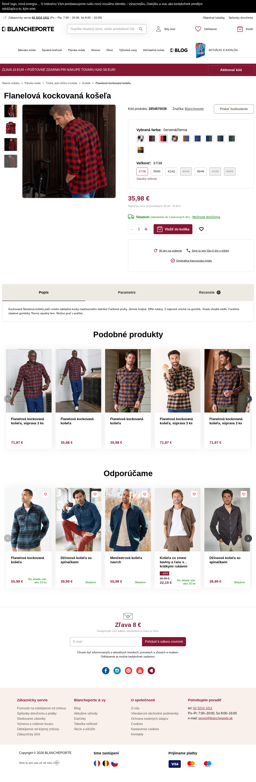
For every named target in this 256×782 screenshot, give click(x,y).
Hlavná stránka (10, 83)
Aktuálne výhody (86, 713)
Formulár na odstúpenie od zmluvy (41, 708)
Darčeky (80, 718)
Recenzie (209, 292)
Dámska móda (27, 50)
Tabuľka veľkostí (146, 178)
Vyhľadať (140, 29)
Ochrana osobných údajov (149, 718)
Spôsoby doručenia (241, 17)
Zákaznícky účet (28, 734)
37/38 (142, 171)
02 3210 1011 (40, 17)
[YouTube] (139, 671)
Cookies (137, 724)
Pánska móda (76, 50)
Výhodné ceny (128, 50)
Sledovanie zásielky (31, 718)
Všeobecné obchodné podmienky (155, 713)
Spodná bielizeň (52, 50)
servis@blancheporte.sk (215, 718)
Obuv (109, 50)
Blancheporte (194, 108)
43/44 (186, 171)
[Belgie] (106, 763)
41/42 (171, 171)
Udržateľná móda (153, 50)
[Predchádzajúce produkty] (8, 399)
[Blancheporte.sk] (32, 29)
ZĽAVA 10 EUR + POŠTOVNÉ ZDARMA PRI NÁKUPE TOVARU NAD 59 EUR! (58, 69)
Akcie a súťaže (84, 729)
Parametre (127, 292)
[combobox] (100, 29)
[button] (8, 538)
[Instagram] (116, 671)
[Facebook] (105, 671)
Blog (77, 708)
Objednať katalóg (214, 17)
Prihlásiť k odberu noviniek (164, 641)
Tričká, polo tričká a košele (61, 83)
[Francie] (98, 763)
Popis (44, 292)
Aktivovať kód (231, 70)
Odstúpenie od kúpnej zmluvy (38, 729)
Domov (95, 50)
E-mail (77, 641)
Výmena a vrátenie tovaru (35, 724)
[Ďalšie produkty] (248, 399)
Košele (86, 83)
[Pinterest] (128, 671)
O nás (135, 708)
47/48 (215, 171)
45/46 (200, 171)
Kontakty (137, 734)
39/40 (156, 171)
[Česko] (115, 763)
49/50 (229, 171)
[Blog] (151, 671)
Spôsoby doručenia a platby (37, 713)
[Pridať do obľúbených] (201, 229)
